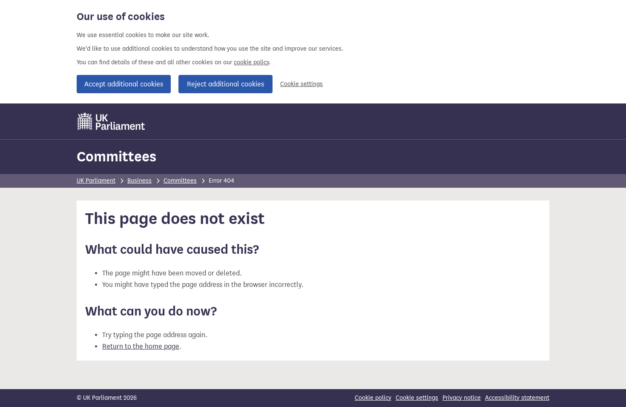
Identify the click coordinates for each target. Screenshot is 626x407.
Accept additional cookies (123, 84)
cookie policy (251, 62)
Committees (116, 156)
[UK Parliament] (111, 121)
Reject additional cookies (225, 84)
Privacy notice (461, 397)
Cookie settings (301, 84)
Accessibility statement (517, 397)
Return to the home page (140, 346)
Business (139, 180)
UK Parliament (96, 180)
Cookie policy (373, 397)
